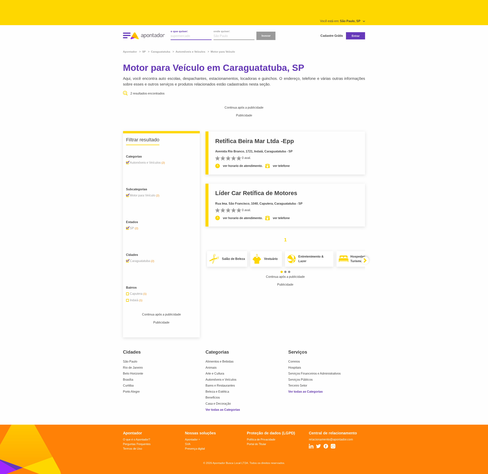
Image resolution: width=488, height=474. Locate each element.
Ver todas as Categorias (222, 409)
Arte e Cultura (214, 373)
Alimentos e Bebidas (219, 361)
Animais (211, 367)
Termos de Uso (132, 448)
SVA (187, 444)
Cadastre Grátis (331, 35)
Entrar (356, 35)
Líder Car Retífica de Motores (256, 193)
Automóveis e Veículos (220, 379)
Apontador (130, 51)
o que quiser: (179, 31)
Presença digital (195, 448)
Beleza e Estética (217, 391)
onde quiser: (222, 31)
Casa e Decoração (218, 403)
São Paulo (130, 361)
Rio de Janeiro (133, 367)
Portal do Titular (256, 444)
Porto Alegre (131, 391)
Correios (294, 361)
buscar (266, 35)
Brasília (128, 379)
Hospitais (294, 367)
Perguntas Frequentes (137, 444)
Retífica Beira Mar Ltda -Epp (254, 141)
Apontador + (192, 439)
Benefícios (212, 397)
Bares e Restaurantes (220, 385)
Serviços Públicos (300, 379)
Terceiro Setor (297, 385)
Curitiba (128, 385)
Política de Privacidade (261, 439)
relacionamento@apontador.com (331, 439)
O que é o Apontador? (136, 439)
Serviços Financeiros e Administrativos (314, 373)
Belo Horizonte (133, 373)
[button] (281, 272)
